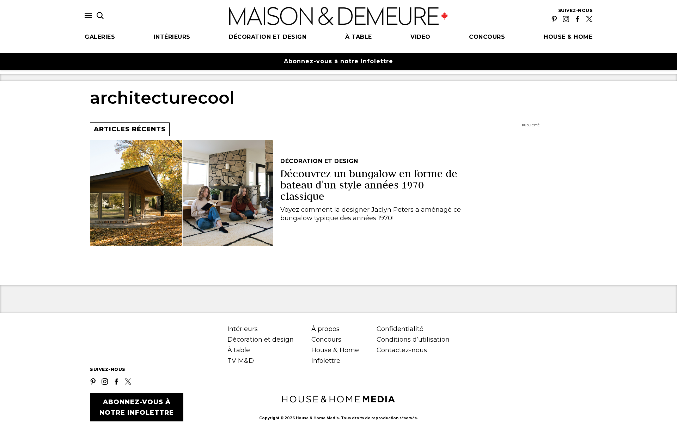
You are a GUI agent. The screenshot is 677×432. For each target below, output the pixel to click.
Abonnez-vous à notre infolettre (338, 61)
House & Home (568, 37)
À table (358, 37)
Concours (487, 37)
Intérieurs (172, 37)
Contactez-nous (402, 350)
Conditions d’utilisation (413, 339)
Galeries (100, 37)
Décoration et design (267, 37)
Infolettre (325, 361)
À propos (325, 329)
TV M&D (240, 361)
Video (420, 37)
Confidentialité (400, 329)
